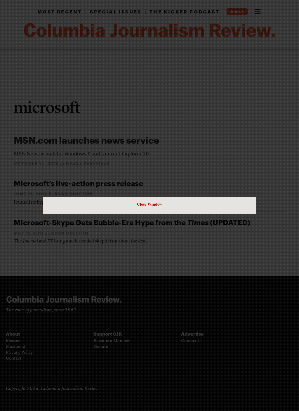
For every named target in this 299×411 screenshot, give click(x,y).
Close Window (149, 204)
